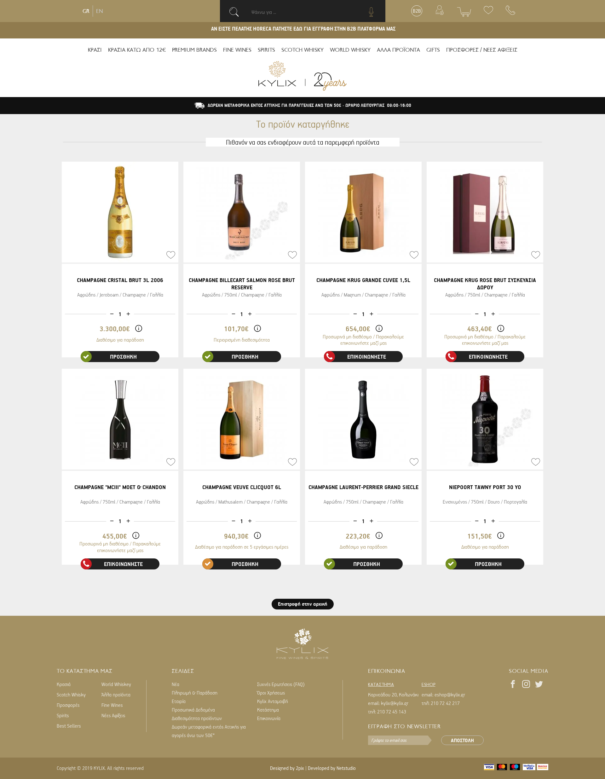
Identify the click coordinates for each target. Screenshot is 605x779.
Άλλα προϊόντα (115, 694)
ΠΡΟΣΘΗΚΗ (123, 356)
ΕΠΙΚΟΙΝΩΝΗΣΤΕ (366, 356)
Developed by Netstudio (332, 768)
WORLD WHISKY (350, 50)
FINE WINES (237, 50)
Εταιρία (179, 701)
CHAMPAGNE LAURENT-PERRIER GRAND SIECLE (363, 487)
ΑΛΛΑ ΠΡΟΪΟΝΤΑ (398, 50)
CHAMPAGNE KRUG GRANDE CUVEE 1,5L (363, 280)
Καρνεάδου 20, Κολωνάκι (393, 694)
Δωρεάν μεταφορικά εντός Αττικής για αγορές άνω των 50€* (209, 731)
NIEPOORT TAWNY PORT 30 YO (485, 487)
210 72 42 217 (445, 703)
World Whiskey (116, 684)
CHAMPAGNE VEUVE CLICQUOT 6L (241, 487)
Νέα (175, 684)
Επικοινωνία (268, 718)
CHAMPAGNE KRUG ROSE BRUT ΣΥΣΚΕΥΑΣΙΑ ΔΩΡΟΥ (485, 283)
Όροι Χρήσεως (271, 693)
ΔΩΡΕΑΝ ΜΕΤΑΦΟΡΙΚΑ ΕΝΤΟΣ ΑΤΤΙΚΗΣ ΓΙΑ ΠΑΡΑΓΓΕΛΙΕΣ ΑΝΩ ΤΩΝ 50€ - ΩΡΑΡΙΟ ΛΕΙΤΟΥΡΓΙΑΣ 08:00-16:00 (309, 105)
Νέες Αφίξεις (113, 715)
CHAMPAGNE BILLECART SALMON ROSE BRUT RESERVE (242, 283)
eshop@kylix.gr (450, 694)
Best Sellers (69, 726)
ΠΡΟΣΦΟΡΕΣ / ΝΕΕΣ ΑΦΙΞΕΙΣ (481, 50)
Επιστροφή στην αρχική (302, 604)
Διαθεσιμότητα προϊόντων (197, 718)
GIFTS (433, 50)
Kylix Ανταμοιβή (272, 701)
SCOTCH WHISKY (302, 50)
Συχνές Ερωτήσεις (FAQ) (281, 684)
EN (99, 11)
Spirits (63, 715)
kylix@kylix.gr (394, 703)
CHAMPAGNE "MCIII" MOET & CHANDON (120, 487)
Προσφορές (68, 705)
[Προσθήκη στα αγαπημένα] (170, 255)
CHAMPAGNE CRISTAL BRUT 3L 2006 (120, 280)
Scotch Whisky (71, 694)
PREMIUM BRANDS (194, 50)
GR (86, 11)
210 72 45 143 (391, 711)
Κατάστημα (268, 710)
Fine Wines (112, 705)
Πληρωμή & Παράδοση (194, 693)
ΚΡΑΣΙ (95, 50)
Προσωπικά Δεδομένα (193, 710)
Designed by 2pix (287, 768)
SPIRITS (266, 50)
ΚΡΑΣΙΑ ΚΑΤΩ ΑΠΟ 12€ (137, 50)
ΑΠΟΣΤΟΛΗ (462, 740)
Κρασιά (64, 684)
